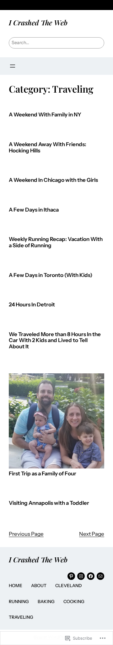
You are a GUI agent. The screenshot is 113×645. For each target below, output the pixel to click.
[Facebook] (90, 576)
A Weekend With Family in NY (45, 115)
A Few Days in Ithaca (34, 210)
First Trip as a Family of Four (42, 474)
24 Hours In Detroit (32, 305)
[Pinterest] (71, 576)
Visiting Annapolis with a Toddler (49, 503)
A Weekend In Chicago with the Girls (53, 180)
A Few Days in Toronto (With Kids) (50, 275)
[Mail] (100, 576)
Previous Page (26, 534)
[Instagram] (81, 576)
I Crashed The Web (38, 22)
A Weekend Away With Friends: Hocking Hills (47, 147)
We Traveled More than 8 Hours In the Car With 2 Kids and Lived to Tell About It (55, 340)
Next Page (91, 534)
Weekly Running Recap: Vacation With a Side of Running (56, 242)
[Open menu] (12, 66)
